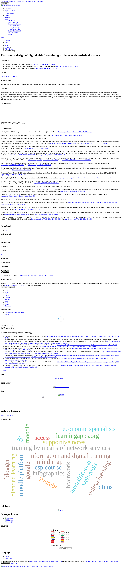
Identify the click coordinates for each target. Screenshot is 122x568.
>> (5, 370)
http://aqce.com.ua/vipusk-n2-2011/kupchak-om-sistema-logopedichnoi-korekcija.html (85, 178)
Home (7, 45)
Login (6, 42)
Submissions (8, 12)
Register (7, 40)
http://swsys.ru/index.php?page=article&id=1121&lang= (75, 132)
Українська (8, 558)
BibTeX (7, 314)
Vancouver (8, 306)
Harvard (7, 299)
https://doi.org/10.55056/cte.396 (21, 170)
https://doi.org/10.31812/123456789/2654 (13, 175)
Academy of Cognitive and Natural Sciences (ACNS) (45, 561)
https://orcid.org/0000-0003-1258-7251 (45, 68)
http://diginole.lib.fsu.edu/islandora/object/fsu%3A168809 (18, 196)
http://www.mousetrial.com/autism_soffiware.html (67, 135)
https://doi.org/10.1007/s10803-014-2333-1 (17, 214)
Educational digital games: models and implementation (73, 345)
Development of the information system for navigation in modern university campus (70, 336)
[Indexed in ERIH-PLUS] (61, 407)
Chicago (7, 297)
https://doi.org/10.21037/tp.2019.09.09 (12, 165)
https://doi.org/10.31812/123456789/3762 (27, 209)
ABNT (7, 295)
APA (6, 294)
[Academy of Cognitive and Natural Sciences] (61, 510)
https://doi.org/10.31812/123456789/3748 (46, 183)
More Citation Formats (8, 287)
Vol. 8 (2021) (9, 49)
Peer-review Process (14, 24)
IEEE (6, 301)
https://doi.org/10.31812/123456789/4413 (72, 191)
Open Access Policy (14, 29)
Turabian (7, 304)
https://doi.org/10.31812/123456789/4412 (36, 148)
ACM (6, 290)
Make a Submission (7, 415)
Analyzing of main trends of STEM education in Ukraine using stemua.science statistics (87, 358)
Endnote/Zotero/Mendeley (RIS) (14, 312)
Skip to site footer (37, 1)
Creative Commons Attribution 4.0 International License (36, 275)
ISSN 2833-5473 (61, 379)
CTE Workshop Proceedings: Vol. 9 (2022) (44, 357)
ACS (6, 292)
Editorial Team (12, 20)
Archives (7, 17)
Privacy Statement (13, 32)
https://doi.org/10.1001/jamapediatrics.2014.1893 (43, 160)
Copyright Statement (14, 31)
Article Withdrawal (14, 25)
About (6, 19)
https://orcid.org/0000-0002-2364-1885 (44, 64)
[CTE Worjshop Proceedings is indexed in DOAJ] (61, 395)
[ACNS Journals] (61, 387)
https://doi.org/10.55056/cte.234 (10, 76)
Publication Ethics (13, 22)
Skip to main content (7, 1)
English (7, 556)
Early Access (8, 8)
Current (7, 15)
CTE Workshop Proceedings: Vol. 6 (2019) (104, 345)
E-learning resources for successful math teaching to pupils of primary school (95, 348)
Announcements (9, 13)
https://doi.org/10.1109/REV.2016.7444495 (63, 143)
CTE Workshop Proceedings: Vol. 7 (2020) (45, 353)
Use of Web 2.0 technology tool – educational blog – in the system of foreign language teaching (86, 362)
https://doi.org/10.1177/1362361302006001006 (45, 219)
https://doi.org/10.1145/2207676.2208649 (22, 155)
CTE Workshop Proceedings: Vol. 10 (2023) (53, 343)
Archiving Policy (13, 27)
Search (3, 37)
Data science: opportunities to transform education (53, 346)
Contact (10, 34)
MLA (6, 302)
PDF (6, 230)
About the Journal (10, 10)
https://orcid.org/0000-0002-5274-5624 (67, 66)
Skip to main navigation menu (23, 1)
